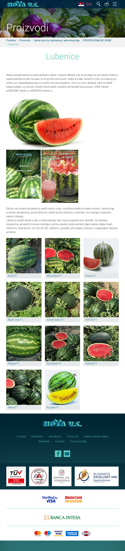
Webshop (44, 441)
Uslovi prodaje (78, 441)
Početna (11, 40)
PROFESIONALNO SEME (97, 40)
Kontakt (59, 441)
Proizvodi (24, 40)
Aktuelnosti (55, 436)
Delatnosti (37, 436)
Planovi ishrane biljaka (96, 436)
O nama (21, 436)
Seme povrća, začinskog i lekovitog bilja (56, 40)
